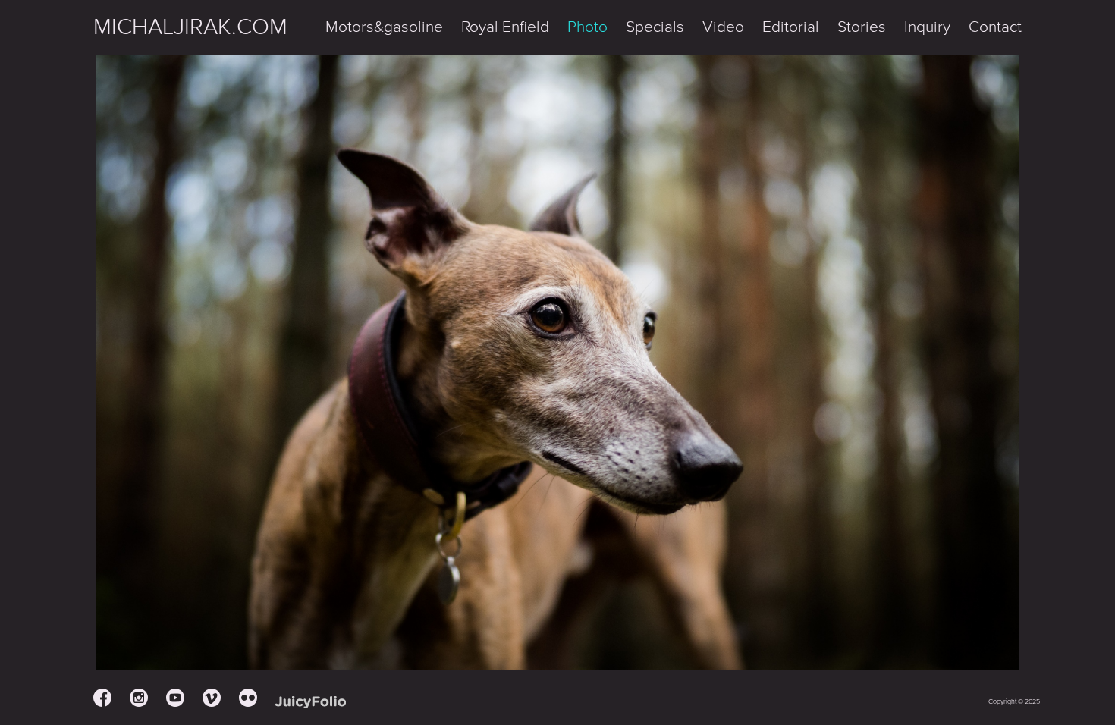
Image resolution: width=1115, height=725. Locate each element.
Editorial (790, 26)
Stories (861, 26)
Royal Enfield (505, 26)
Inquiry (927, 26)
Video (723, 26)
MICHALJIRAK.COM (190, 27)
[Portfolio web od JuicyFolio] (310, 702)
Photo (587, 26)
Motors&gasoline (384, 26)
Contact (995, 26)
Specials (655, 26)
